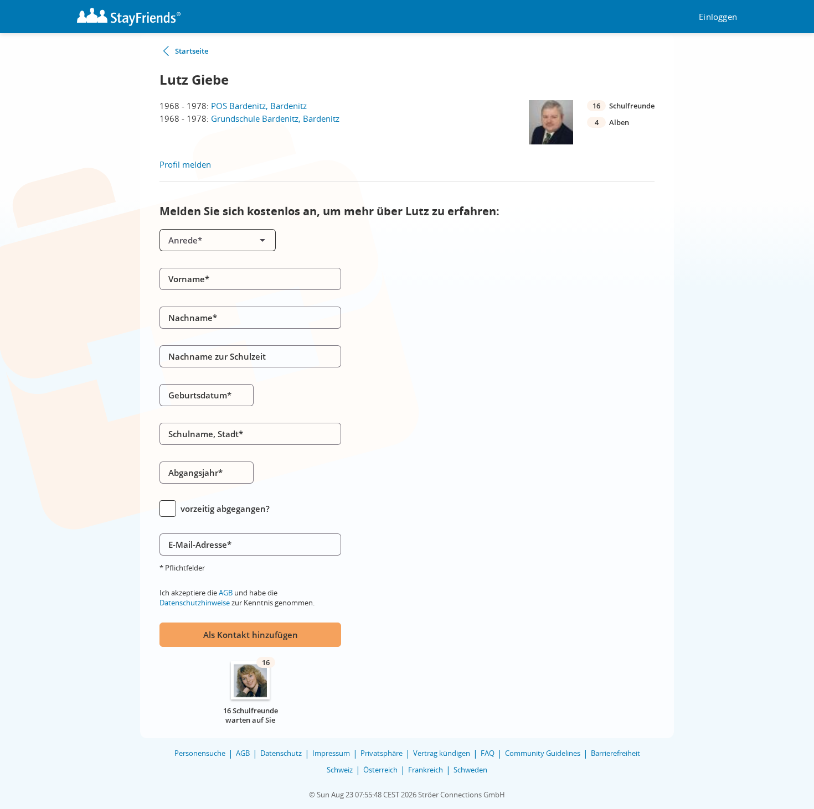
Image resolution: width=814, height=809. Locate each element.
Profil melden (185, 164)
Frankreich (425, 770)
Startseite (191, 51)
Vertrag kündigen (441, 753)
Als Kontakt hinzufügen (250, 634)
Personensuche (199, 753)
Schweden (470, 770)
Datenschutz (281, 753)
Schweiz (340, 770)
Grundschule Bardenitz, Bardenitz (275, 118)
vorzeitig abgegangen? (225, 508)
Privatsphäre (381, 753)
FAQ (487, 753)
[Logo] (129, 17)
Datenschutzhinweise (194, 603)
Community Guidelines (542, 753)
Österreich (380, 770)
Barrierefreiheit (615, 753)
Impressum (331, 753)
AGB (226, 593)
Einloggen (718, 17)
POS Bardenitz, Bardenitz (259, 105)
